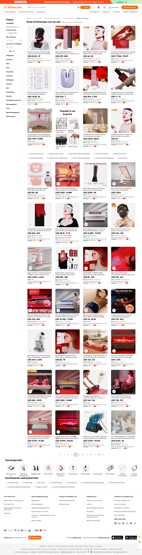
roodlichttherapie (68, 18)
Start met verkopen (120, 504)
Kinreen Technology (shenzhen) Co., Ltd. (123, 323)
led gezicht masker (13, 482)
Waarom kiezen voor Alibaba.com (14, 500)
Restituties (90, 511)
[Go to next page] (102, 454)
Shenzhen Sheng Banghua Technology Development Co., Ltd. (95, 144)
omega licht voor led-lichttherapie (58, 158)
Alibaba (29, 18)
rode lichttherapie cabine (37, 153)
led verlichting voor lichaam (117, 482)
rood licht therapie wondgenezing (104, 158)
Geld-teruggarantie (37, 504)
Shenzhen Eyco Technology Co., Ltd (122, 60)
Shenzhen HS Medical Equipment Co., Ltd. (67, 364)
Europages (99, 546)
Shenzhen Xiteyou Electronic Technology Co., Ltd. (39, 102)
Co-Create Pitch (9, 504)
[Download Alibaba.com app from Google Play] (131, 538)
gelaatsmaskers (123, 158)
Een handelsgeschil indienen (95, 508)
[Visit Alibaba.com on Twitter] (123, 523)
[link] (139, 536)
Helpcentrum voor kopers (94, 500)
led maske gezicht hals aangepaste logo (93, 482)
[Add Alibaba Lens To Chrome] (34, 538)
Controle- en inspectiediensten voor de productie (43, 516)
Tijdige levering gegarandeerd (40, 508)
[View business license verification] (88, 552)
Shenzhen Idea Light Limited (63, 60)
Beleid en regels (36, 520)
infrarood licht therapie (102, 153)
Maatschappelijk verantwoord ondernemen (13, 508)
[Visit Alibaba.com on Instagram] (127, 523)
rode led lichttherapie (56, 482)
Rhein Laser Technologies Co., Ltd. (93, 445)
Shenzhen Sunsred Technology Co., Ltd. (67, 240)
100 (99, 454)
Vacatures (7, 513)
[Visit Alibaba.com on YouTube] (131, 523)
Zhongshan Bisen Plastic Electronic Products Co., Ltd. (95, 196)
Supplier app (77, 537)
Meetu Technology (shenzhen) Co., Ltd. (95, 323)
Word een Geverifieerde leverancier (125, 511)
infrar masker (41, 482)
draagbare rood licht (41, 487)
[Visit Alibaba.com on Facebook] (115, 523)
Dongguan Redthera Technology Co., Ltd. (39, 60)
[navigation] (14, 236)
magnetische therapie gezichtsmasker (79, 153)
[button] (78, 7)
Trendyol (91, 546)
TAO (86, 546)
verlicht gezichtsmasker (36, 158)
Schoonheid (37, 18)
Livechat (89, 504)
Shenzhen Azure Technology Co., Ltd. (38, 239)
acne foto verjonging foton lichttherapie (64, 487)
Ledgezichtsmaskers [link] (82, 18)
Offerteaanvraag (64, 504)
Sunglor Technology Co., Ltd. (63, 445)
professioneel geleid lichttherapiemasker (19, 487)
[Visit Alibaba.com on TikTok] (135, 523)
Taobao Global (79, 546)
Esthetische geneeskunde (52, 18)
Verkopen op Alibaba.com (122, 500)
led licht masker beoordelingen (81, 158)
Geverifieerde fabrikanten (67, 500)
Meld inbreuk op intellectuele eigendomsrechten (95, 516)
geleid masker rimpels (120, 153)
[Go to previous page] (60, 454)
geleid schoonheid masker (56, 153)
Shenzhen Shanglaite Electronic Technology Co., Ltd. (123, 100)
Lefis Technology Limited (35, 364)
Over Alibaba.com (9, 496)
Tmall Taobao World (61, 546)
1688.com (51, 546)
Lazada (71, 546)
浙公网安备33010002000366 (103, 552)
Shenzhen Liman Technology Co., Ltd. (66, 102)
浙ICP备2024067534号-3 (120, 552)
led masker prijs (72, 482)
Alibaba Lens (8, 537)
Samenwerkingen (119, 515)
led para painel (28, 482)
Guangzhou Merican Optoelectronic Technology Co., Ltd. (67, 196)
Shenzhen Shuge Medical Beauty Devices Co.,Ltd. (123, 446)
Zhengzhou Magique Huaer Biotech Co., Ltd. (39, 281)
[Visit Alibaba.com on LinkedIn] (119, 523)
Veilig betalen (35, 500)
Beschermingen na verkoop (39, 511)
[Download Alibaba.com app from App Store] (117, 538)
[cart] (104, 7)
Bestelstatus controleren (121, 508)
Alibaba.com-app (104, 537)
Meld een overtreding (93, 520)
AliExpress (43, 546)
